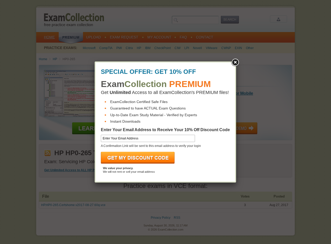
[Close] (235, 62)
